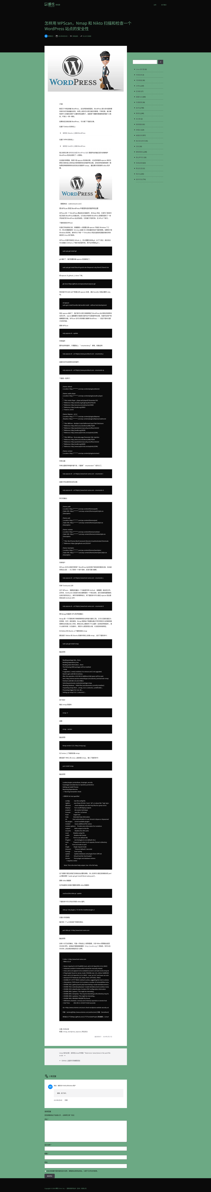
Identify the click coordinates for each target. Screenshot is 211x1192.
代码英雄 (139, 80)
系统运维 (75, 36)
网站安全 (85, 1031)
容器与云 (139, 97)
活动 (137, 146)
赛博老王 (50, 36)
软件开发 (139, 179)
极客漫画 (139, 124)
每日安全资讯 (140, 141)
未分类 (138, 119)
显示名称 (48, 1145)
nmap (65, 1031)
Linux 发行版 (140, 69)
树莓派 (138, 130)
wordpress (71, 1031)
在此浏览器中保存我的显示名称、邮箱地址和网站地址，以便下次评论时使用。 (72, 1171)
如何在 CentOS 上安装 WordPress (74, 146)
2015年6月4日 (58, 1100)
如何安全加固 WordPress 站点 (78, 152)
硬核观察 (139, 152)
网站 (46, 1162)
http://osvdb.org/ (91, 946)
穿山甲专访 (139, 157)
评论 (46, 1119)
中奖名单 (139, 75)
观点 (137, 174)
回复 (66, 1100)
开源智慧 (139, 102)
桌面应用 (139, 135)
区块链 (138, 91)
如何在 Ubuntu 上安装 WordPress (74, 133)
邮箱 (46, 1153)
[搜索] (160, 62)
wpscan (78, 1031)
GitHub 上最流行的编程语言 (71, 1060)
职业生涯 (139, 168)
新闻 (137, 113)
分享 (137, 86)
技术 (137, 108)
